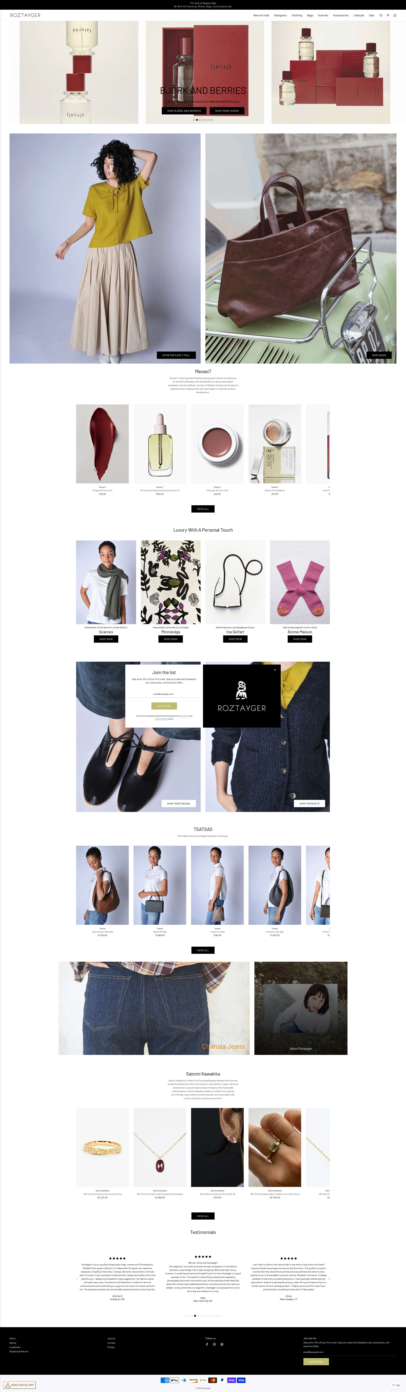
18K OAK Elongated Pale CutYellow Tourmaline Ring (274, 1194)
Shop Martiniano (178, 803)
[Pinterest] (221, 1344)
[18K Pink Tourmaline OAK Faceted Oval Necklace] (160, 1147)
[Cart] (394, 15)
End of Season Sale (205, 3)
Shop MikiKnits (309, 803)
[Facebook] (206, 1344)
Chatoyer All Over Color (217, 490)
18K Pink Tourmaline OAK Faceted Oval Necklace (160, 1194)
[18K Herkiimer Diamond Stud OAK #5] (217, 1147)
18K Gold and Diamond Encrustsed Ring (102, 1194)
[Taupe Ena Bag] (217, 885)
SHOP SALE (203, 110)
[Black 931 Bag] (160, 885)
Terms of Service (161, 719)
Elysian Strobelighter (275, 490)
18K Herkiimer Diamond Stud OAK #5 (217, 1194)
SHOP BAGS (379, 355)
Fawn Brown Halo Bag (102, 931)
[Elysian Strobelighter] (275, 443)
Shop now (106, 638)
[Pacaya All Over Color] (102, 443)
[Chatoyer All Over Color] (217, 443)
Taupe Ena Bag (217, 931)
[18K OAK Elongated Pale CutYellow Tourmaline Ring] (275, 1147)
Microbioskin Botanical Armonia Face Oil (160, 490)
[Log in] (387, 15)
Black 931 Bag (160, 931)
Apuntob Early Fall (176, 355)
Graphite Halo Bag (274, 931)
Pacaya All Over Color (102, 490)
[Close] (274, 669)
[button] (82, 450)
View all (203, 508)
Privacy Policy (183, 716)
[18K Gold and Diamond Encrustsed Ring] (102, 1147)
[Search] (380, 15)
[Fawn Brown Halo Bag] (102, 885)
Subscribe (316, 1361)
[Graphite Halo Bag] (275, 885)
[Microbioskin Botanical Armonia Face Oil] (160, 443)
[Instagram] (214, 1344)
